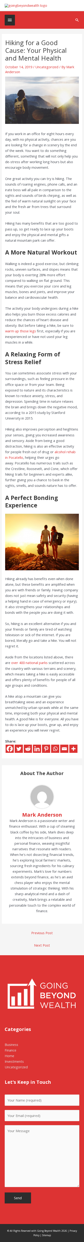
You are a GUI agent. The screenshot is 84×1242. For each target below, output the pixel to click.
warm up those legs (20, 331)
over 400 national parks (29, 662)
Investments (14, 1061)
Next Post (42, 945)
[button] (77, 20)
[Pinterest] (46, 749)
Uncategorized (46, 67)
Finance (10, 1050)
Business (11, 1044)
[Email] (64, 749)
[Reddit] (28, 749)
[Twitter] (19, 749)
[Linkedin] (37, 749)
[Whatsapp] (55, 749)
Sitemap (46, 1235)
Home (9, 1055)
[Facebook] (10, 749)
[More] (73, 749)
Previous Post (42, 932)
